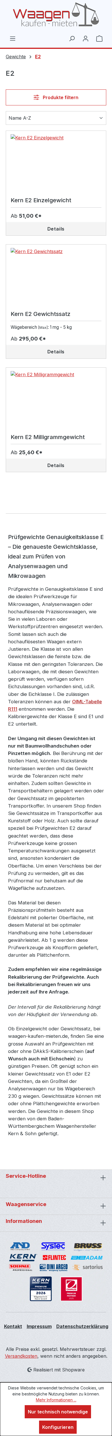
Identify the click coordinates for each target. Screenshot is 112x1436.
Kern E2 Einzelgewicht (41, 200)
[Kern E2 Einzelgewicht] (56, 162)
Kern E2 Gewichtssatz (40, 314)
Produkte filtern (60, 97)
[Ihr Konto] (85, 38)
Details (56, 229)
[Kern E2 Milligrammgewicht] (56, 399)
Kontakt (13, 1326)
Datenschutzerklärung (82, 1326)
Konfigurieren (58, 1427)
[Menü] (13, 38)
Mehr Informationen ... (56, 1399)
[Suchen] (72, 38)
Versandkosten (21, 1356)
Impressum (39, 1326)
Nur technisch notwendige (58, 1412)
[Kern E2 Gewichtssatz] (56, 276)
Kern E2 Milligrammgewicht (48, 437)
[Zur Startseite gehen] (56, 14)
